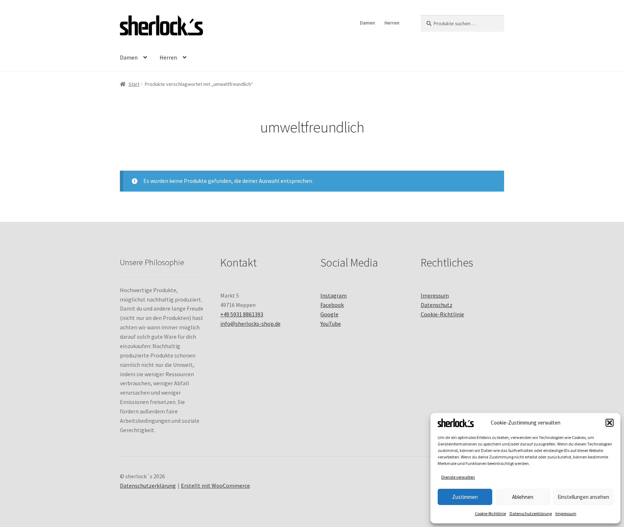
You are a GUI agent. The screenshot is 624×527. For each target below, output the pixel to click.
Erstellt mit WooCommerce (215, 485)
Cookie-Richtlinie (490, 513)
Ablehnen (522, 496)
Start (134, 84)
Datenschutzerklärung (531, 513)
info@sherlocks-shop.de (250, 323)
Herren (392, 22)
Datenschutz (436, 304)
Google (329, 314)
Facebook (332, 304)
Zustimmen (465, 496)
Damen (367, 22)
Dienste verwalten (458, 477)
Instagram (333, 295)
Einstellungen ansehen (583, 496)
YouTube (330, 323)
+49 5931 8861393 (241, 314)
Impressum (565, 513)
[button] (609, 422)
